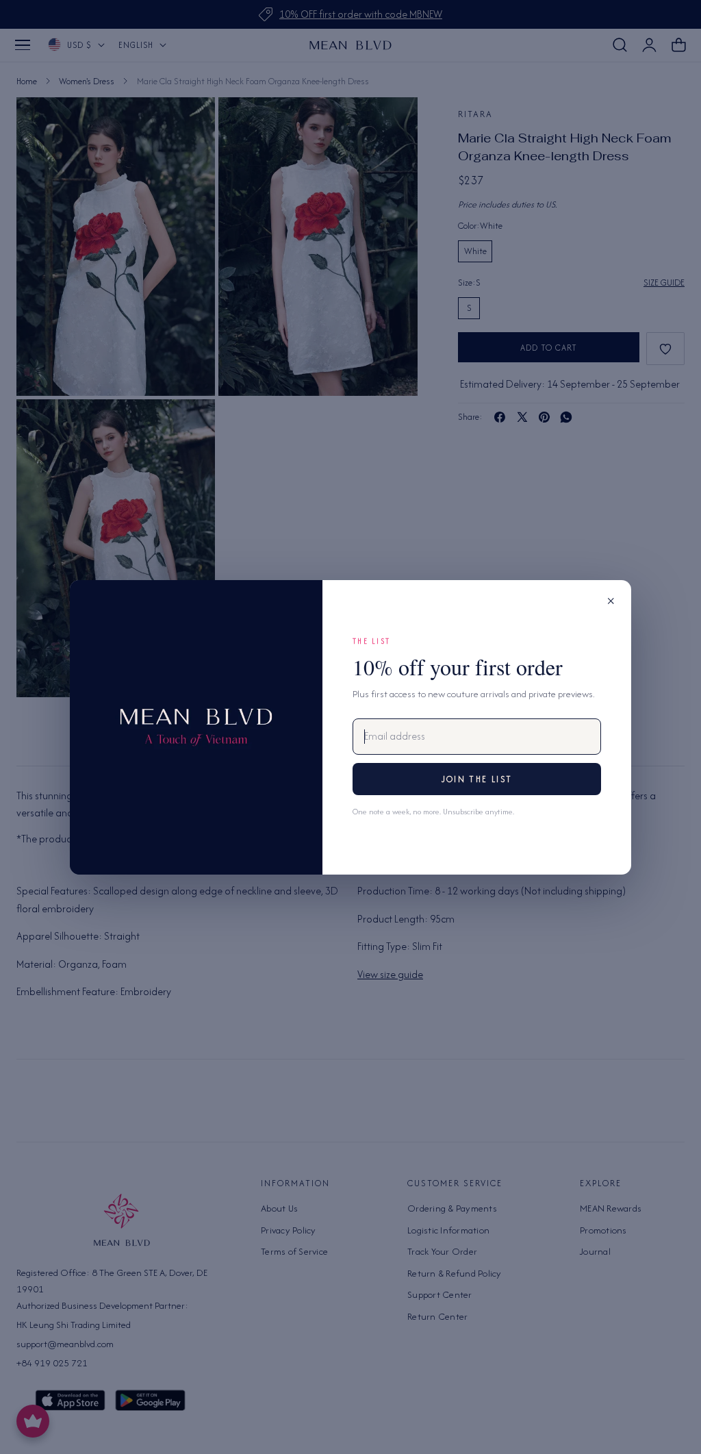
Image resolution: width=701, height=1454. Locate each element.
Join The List (477, 779)
